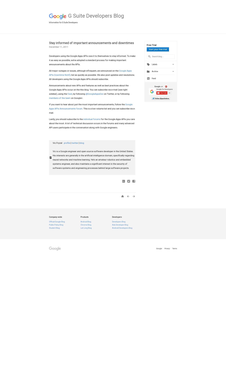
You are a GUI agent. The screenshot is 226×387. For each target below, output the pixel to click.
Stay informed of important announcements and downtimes (91, 43)
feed (70, 94)
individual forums (91, 119)
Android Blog (86, 222)
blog (82, 143)
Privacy (167, 249)
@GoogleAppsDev (94, 94)
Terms (174, 249)
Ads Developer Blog (120, 225)
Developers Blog (118, 222)
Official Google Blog (57, 222)
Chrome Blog (86, 225)
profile (67, 143)
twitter (75, 143)
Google (159, 249)
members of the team (59, 98)
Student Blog (54, 228)
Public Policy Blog (56, 225)
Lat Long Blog (86, 228)
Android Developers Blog (122, 228)
